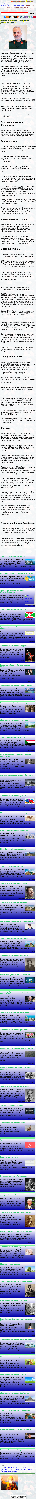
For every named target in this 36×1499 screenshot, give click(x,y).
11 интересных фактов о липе (11, 1264)
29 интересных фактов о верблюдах (14, 813)
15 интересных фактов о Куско (12, 866)
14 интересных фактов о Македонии (14, 938)
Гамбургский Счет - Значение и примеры (16, 1231)
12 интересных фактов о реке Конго (14, 720)
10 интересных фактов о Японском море (16, 1340)
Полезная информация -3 (22, 1469)
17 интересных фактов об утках (12, 1122)
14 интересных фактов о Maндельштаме (15, 1212)
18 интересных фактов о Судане (12, 737)
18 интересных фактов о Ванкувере (14, 556)
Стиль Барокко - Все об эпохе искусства (15, 703)
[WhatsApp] (29, 17)
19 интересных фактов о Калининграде (15, 1410)
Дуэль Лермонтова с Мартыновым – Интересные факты (14, 591)
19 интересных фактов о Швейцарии (14, 1393)
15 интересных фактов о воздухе (13, 1374)
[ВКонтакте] (5, 17)
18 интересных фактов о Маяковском (14, 956)
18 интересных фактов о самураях (13, 646)
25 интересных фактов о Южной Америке (16, 685)
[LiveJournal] (21, 17)
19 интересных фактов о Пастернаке (14, 1086)
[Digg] (15, 17)
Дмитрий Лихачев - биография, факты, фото (17, 1195)
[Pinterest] (34, 17)
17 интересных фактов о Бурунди (13, 609)
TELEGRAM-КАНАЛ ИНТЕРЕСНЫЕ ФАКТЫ (20, 6)
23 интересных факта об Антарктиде (14, 830)
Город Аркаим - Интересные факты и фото (16, 1048)
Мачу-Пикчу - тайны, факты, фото (13, 849)
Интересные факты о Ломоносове (13, 1176)
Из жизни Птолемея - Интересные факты (16, 1450)
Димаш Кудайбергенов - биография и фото (16, 921)
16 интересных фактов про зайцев (13, 1357)
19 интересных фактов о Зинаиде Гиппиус (16, 1281)
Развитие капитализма (9, 1157)
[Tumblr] (24, 17)
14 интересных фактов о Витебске (13, 902)
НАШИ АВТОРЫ (17, 5)
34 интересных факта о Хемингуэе (13, 1300)
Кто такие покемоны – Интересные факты (16, 573)
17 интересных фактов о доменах (13, 796)
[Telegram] (32, 17)
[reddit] (18, 17)
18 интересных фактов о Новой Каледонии (16, 1012)
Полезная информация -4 (10, 1471)
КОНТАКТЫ (5, 5)
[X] (10, 17)
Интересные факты (23, 1)
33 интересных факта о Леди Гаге (13, 1247)
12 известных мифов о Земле (11, 1105)
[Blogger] (13, 17)
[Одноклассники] (7, 17)
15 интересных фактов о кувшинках (14, 1030)
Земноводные (25, 4)
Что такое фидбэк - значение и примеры (15, 975)
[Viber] (26, 17)
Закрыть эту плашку (17, 1497)
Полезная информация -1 (10, 1467)
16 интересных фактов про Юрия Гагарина (16, 883)
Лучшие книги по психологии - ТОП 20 (14, 1140)
